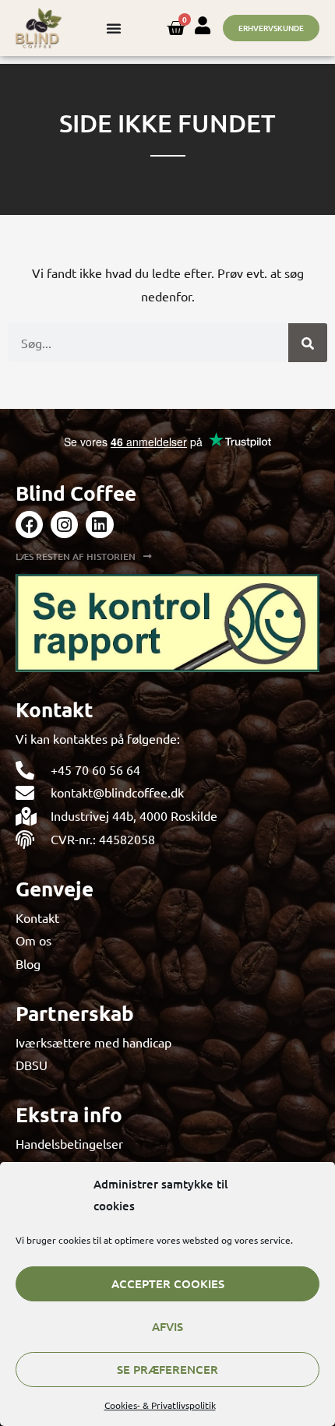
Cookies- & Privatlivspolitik (160, 1405)
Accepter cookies (167, 1283)
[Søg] (307, 342)
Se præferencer (167, 1369)
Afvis (167, 1326)
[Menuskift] (114, 28)
